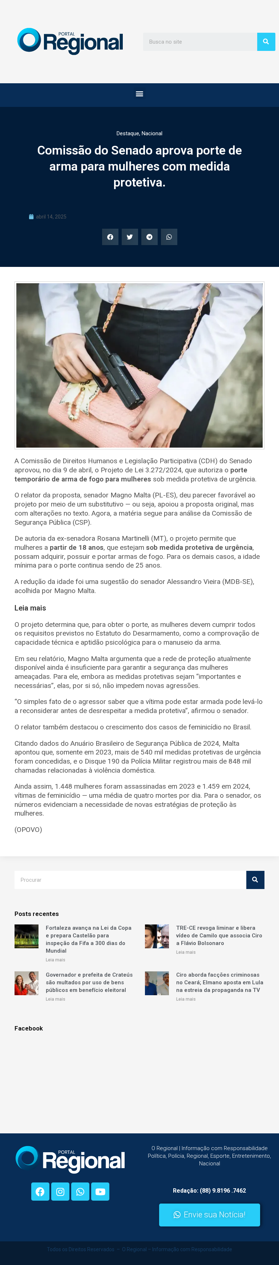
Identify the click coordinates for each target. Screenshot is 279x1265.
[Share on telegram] (149, 237)
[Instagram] (60, 1191)
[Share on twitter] (130, 237)
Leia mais (55, 959)
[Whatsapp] (80, 1191)
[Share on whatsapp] (169, 237)
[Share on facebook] (110, 237)
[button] (140, 93)
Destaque (128, 133)
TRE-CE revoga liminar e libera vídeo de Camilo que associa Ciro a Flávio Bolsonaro (219, 935)
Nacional (152, 133)
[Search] (266, 42)
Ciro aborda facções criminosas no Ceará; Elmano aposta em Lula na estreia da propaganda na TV (219, 982)
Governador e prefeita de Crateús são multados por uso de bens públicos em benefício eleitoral (89, 982)
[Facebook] (40, 1191)
